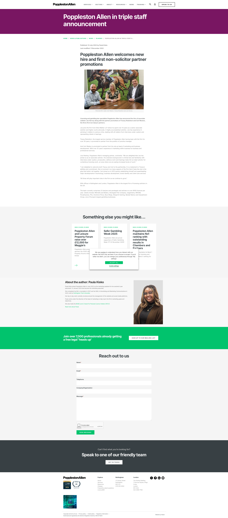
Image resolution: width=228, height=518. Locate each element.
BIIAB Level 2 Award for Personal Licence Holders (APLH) (93, 304)
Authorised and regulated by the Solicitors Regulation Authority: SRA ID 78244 (82, 515)
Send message (85, 432)
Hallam (163, 514)
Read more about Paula (72, 306)
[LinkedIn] (159, 478)
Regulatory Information (102, 514)
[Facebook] (155, 478)
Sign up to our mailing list (143, 338)
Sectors (98, 4)
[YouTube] (163, 478)
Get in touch (114, 462)
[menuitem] (88, 4)
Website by (158, 514)
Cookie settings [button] (114, 266)
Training (140, 4)
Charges (100, 486)
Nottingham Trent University (82, 293)
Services (87, 4)
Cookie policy (91, 514)
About (109, 4)
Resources (120, 4)
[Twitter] (151, 478)
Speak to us (167, 4)
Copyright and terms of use (70, 514)
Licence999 (101, 490)
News (131, 4)
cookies (103, 252)
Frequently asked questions (106, 488)
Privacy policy (82, 514)
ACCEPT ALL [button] (114, 263)
